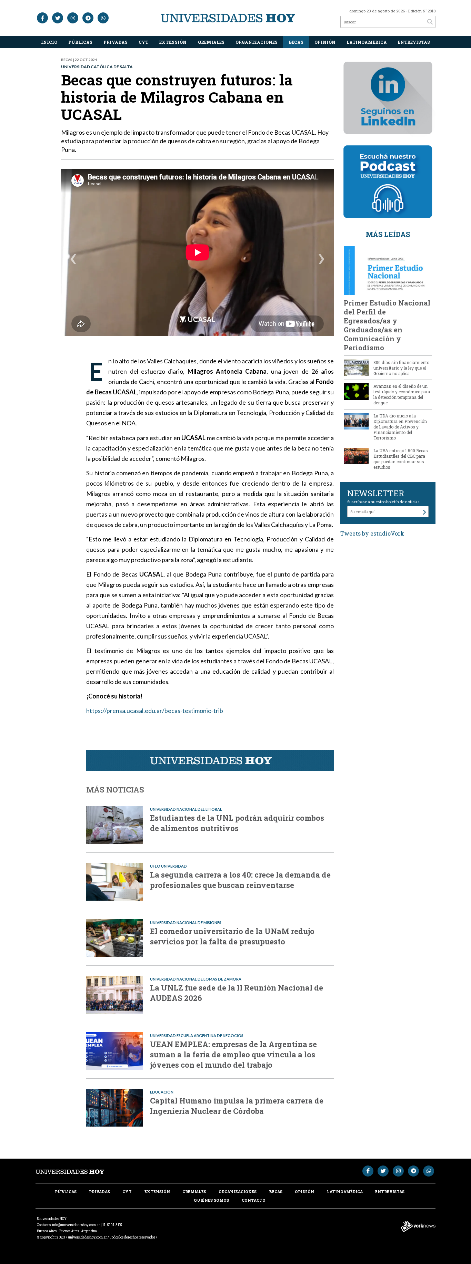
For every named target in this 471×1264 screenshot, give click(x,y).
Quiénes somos (211, 1200)
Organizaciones (257, 42)
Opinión (324, 42)
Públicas (80, 42)
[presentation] (73, 260)
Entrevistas (414, 42)
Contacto (253, 1200)
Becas (296, 42)
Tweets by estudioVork (372, 533)
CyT (143, 42)
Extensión (173, 42)
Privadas (115, 42)
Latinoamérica (367, 42)
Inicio (49, 42)
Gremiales (211, 42)
